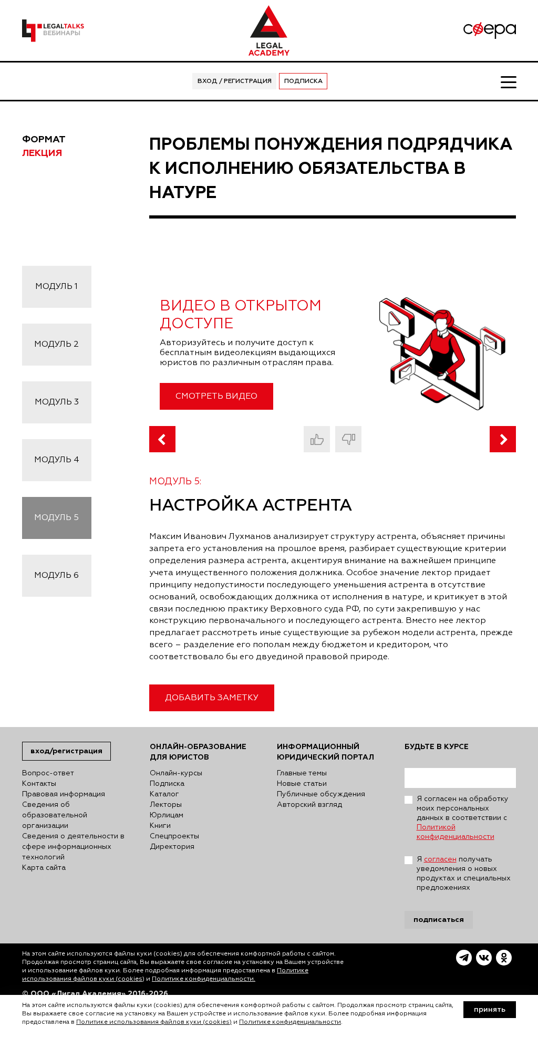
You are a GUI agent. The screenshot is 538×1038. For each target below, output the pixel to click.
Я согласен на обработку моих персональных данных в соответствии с (463, 817)
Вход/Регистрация (66, 750)
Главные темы (302, 773)
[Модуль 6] (503, 439)
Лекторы (166, 804)
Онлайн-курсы (176, 773)
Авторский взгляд (309, 804)
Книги (160, 825)
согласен (440, 859)
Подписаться (438, 919)
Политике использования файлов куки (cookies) (154, 1022)
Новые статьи (302, 783)
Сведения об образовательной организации (54, 815)
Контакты (39, 783)
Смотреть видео (216, 396)
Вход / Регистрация (235, 81)
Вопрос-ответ (48, 773)
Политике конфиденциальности (290, 1022)
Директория (172, 846)
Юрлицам (166, 815)
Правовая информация (63, 794)
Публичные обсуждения (321, 794)
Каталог (164, 794)
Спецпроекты (174, 836)
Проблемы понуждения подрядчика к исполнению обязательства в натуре (331, 168)
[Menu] (508, 81)
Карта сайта (44, 867)
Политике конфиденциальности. (203, 979)
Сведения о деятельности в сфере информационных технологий (73, 847)
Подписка (303, 81)
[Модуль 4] (162, 439)
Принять (489, 1009)
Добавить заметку (211, 698)
